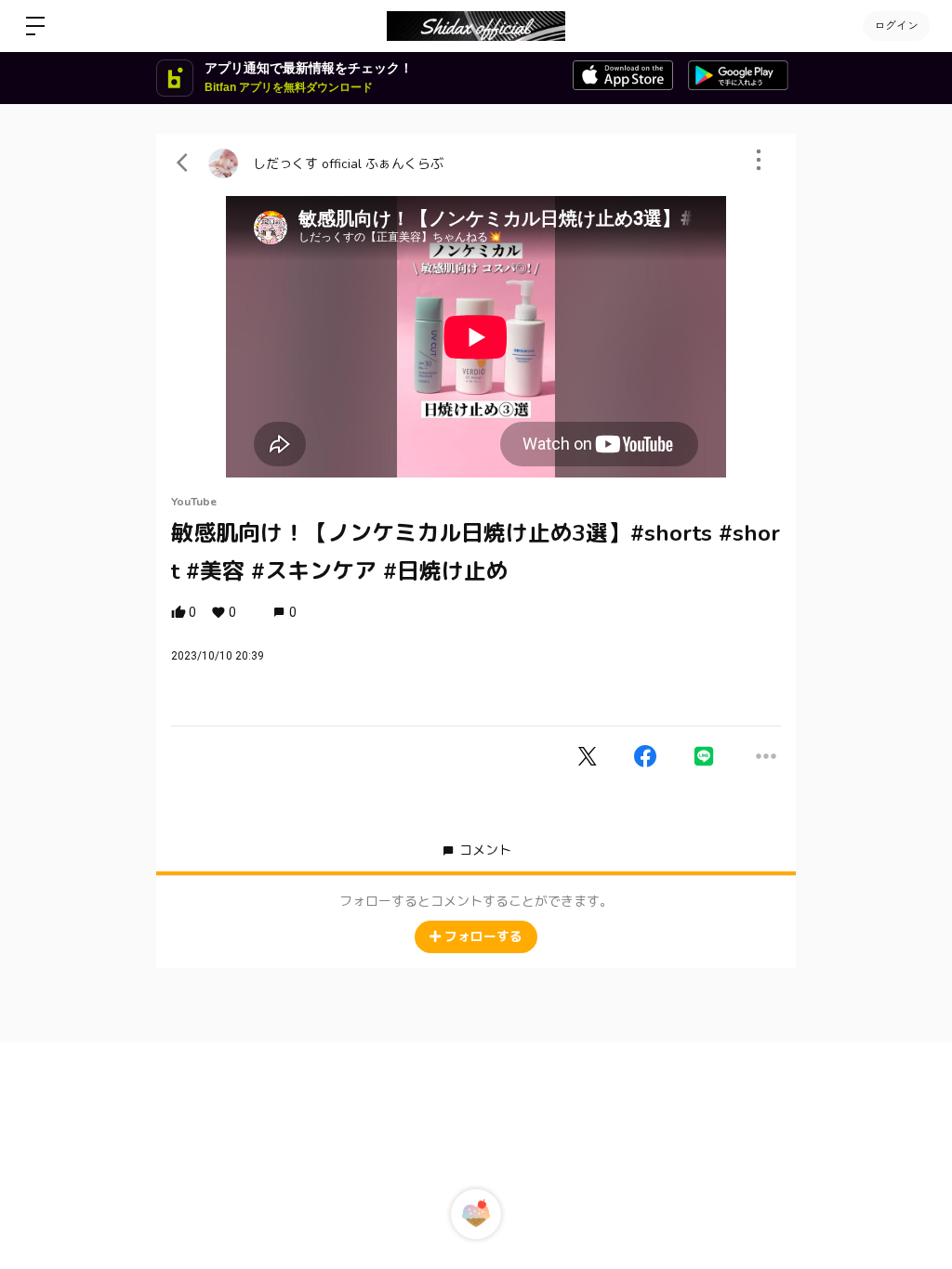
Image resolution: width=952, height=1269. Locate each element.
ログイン (896, 26)
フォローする (483, 937)
